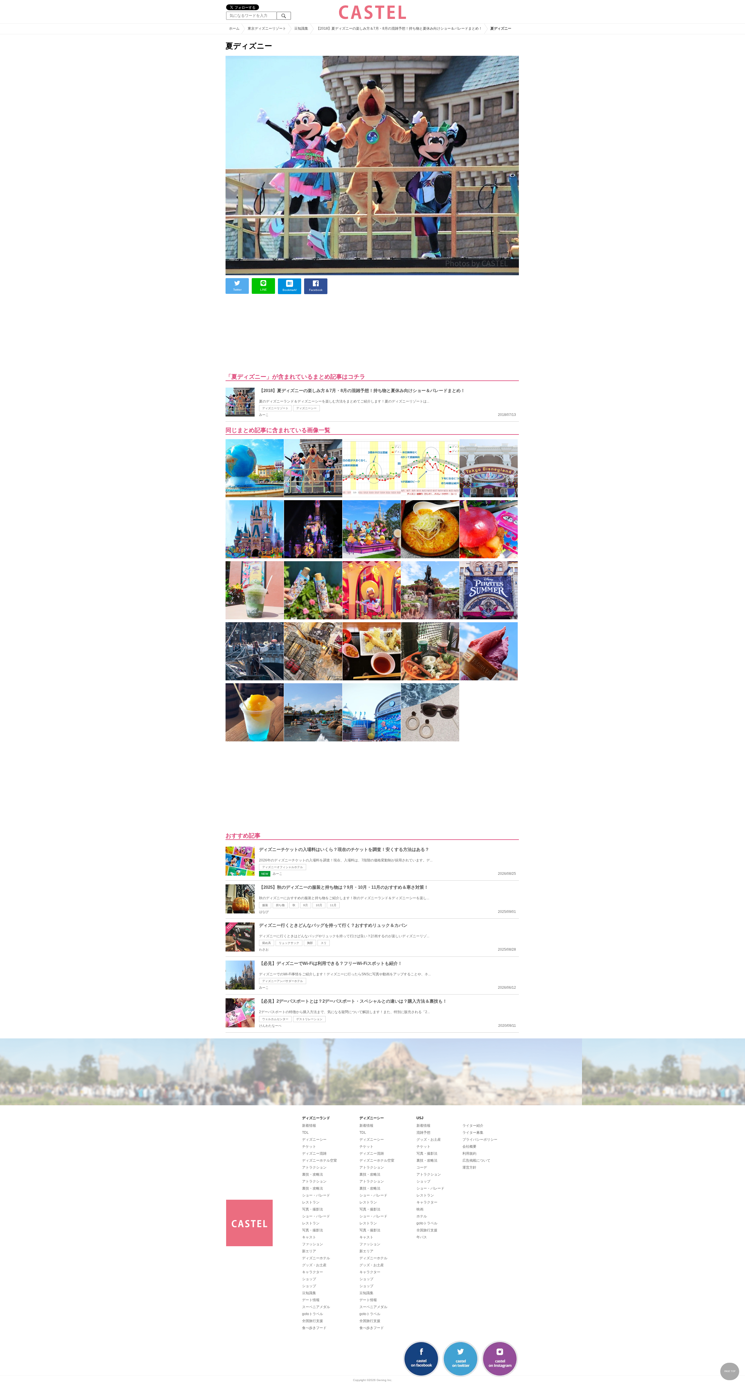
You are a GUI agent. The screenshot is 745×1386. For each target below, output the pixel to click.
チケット (309, 1146)
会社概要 (469, 1146)
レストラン (311, 1202)
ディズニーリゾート (275, 408)
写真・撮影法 (312, 1209)
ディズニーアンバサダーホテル (282, 981)
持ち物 (280, 905)
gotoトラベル (312, 1314)
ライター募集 (472, 1133)
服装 (265, 905)
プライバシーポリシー (479, 1140)
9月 (305, 905)
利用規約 (469, 1153)
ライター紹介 (472, 1126)
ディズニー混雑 (314, 1153)
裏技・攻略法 (312, 1174)
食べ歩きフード (314, 1328)
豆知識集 (309, 1293)
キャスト (309, 1237)
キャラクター (312, 1272)
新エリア (309, 1251)
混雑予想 (423, 1133)
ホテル (421, 1216)
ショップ (309, 1279)
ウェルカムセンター (275, 1019)
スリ (324, 943)
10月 (319, 905)
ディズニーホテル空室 (319, 1160)
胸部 (310, 943)
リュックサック (289, 943)
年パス (421, 1237)
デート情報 (311, 1300)
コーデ (421, 1167)
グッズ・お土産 (314, 1265)
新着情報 (309, 1126)
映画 (419, 1209)
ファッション (312, 1244)
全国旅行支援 (312, 1321)
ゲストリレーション (309, 1019)
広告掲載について (476, 1160)
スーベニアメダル (316, 1307)
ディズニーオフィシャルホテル (282, 867)
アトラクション (314, 1167)
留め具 (266, 943)
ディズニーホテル (316, 1258)
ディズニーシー (306, 408)
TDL (305, 1133)
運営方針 (469, 1167)
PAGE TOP (729, 1371)
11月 (333, 905)
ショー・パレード (316, 1195)
